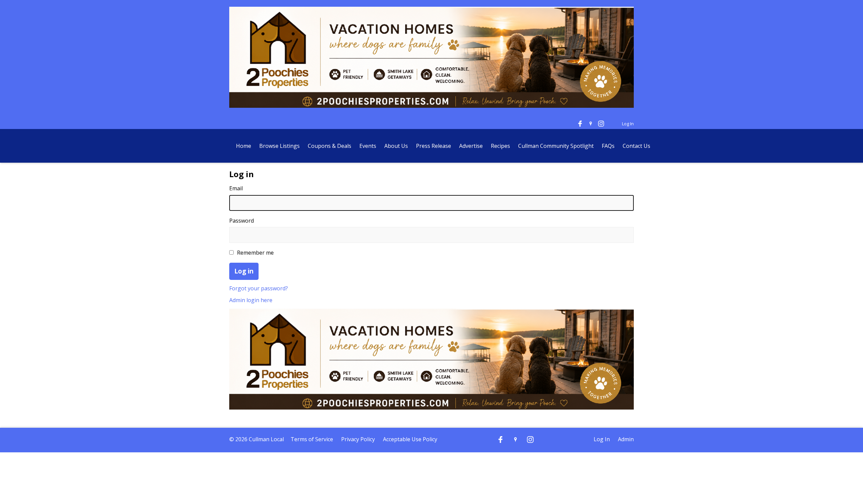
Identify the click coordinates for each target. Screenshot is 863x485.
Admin (626, 439)
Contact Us (636, 146)
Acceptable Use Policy (410, 439)
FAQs (608, 146)
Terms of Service (312, 439)
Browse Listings (279, 146)
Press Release (434, 146)
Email (236, 188)
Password (241, 221)
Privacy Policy (358, 439)
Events (367, 146)
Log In (628, 124)
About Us (396, 146)
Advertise (471, 146)
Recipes (500, 146)
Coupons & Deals (329, 146)
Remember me (255, 252)
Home (243, 146)
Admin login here (250, 300)
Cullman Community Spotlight (556, 146)
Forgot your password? (258, 288)
